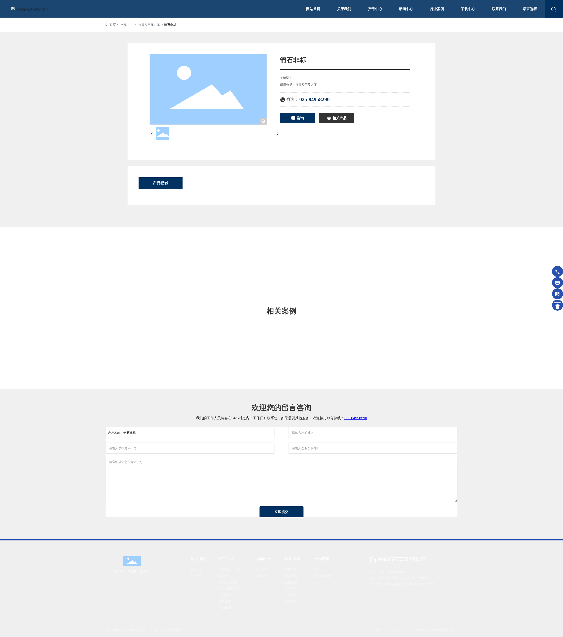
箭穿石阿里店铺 (395, 584)
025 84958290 (314, 99)
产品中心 (127, 25)
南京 (446, 630)
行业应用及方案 (149, 25)
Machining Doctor (421, 584)
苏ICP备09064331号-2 (391, 630)
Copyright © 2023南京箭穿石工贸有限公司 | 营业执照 (143, 630)
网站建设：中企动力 (428, 630)
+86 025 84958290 (393, 571)
